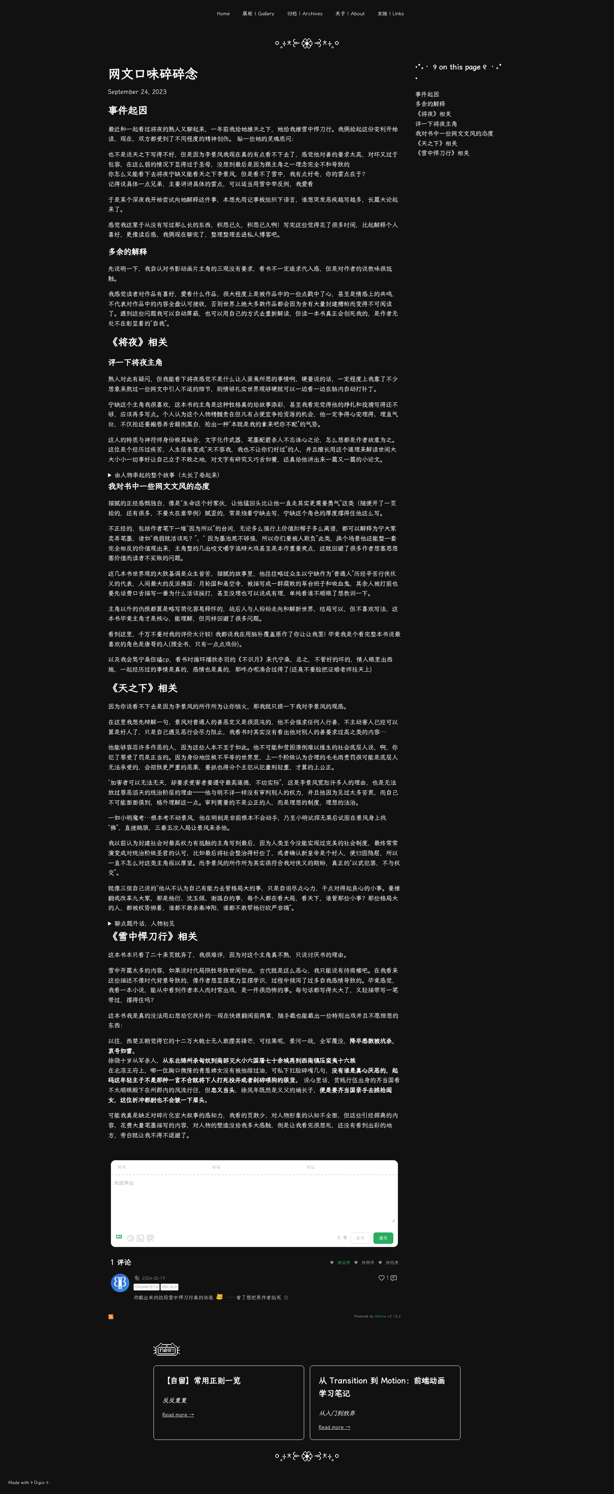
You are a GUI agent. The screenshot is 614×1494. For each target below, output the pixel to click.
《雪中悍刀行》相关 (442, 153)
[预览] (150, 1238)
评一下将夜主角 (436, 123)
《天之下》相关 (436, 143)
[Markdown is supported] (120, 1238)
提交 (383, 1238)
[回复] (393, 1278)
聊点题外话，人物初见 (144, 923)
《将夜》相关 (433, 113)
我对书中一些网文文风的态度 (454, 133)
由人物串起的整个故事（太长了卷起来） (168, 475)
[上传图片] (140, 1238)
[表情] (130, 1238)
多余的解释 (430, 103)
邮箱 (216, 1167)
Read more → (178, 1415)
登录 (360, 1238)
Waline (380, 1316)
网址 (311, 1167)
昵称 (122, 1167)
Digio (39, 1482)
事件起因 (427, 94)
